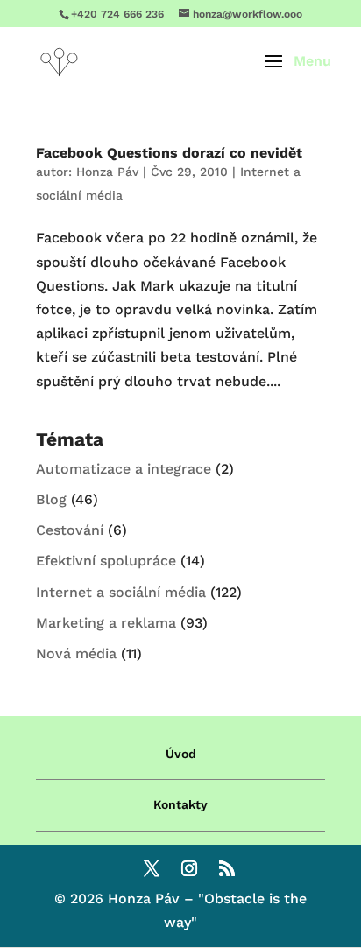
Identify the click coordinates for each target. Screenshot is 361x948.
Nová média (76, 653)
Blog (51, 499)
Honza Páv (107, 172)
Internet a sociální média (121, 592)
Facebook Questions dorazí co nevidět (169, 152)
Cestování (69, 530)
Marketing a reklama (106, 622)
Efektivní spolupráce (106, 560)
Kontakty (180, 804)
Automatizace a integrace (123, 468)
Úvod (181, 754)
